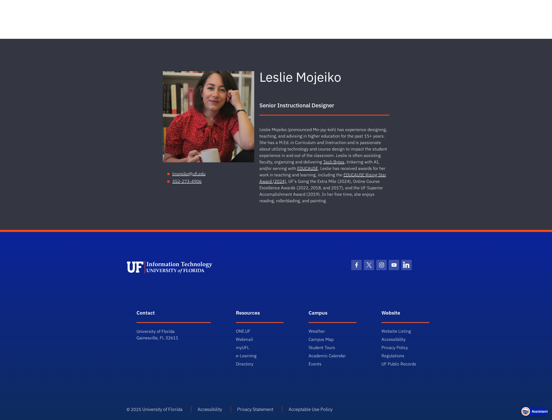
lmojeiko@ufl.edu (188, 174)
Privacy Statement (255, 409)
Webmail (244, 339)
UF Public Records (398, 364)
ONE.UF (243, 331)
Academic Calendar (327, 356)
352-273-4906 (187, 181)
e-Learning (246, 356)
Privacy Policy (394, 347)
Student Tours (322, 347)
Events (315, 364)
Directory (244, 364)
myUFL (242, 347)
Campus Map (321, 339)
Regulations (392, 356)
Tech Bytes (333, 162)
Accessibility (393, 339)
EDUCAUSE (307, 168)
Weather (317, 331)
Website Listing (396, 331)
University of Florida (162, 409)
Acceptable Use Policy (310, 409)
